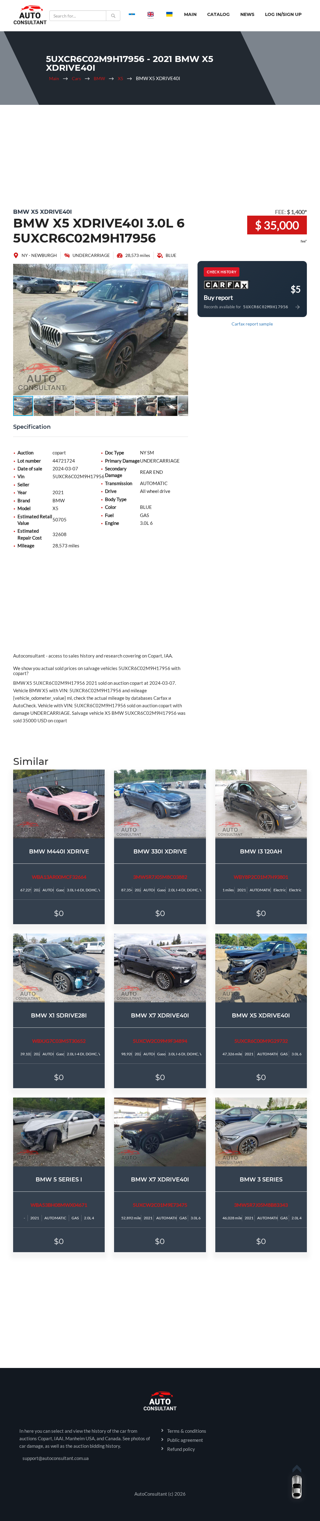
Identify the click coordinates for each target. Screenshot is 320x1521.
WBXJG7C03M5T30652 (59, 1041)
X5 (120, 78)
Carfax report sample (252, 323)
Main (190, 14)
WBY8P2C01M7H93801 (261, 877)
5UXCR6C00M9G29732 (261, 1041)
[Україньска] (169, 14)
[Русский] (132, 14)
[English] (151, 14)
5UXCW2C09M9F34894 (160, 1041)
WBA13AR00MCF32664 (59, 877)
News (247, 14)
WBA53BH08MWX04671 (59, 1205)
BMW (99, 78)
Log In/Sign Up (283, 14)
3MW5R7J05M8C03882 (160, 877)
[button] (183, 269)
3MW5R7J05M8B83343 (261, 1205)
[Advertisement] (160, 155)
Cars (76, 78)
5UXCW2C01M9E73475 (160, 1205)
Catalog (218, 14)
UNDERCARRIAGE (91, 255)
